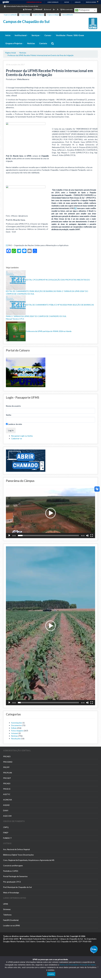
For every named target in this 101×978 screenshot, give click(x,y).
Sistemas (7, 909)
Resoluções (16, 738)
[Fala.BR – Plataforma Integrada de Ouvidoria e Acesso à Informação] (94, 949)
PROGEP (7, 778)
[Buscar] (52, 43)
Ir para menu (25, 15)
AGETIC (6, 794)
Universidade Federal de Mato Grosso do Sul (22, 6)
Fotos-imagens (17, 730)
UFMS (5, 904)
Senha (8, 415)
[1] (75, 208)
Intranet (14, 733)
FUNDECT (7, 838)
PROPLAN (7, 773)
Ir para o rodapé (53, 15)
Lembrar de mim (15, 424)
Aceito (51, 974)
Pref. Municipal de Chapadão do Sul (17, 887)
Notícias (31, 43)
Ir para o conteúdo (10, 15)
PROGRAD (7, 762)
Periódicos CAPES (10, 871)
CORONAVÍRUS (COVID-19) (34, 2)
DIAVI (5, 810)
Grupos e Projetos (13, 43)
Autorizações (16, 723)
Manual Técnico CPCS (15, 319)
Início (7, 35)
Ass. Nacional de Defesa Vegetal (16, 849)
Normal (48, 9)
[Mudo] (87, 535)
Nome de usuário (13, 406)
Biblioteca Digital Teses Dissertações (18, 855)
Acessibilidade (67, 15)
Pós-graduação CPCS (12, 882)
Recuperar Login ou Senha (22, 436)
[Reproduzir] (9, 535)
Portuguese (84, 10)
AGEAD (6, 805)
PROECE (7, 789)
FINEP (5, 832)
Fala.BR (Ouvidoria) (11, 920)
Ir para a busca (38, 15)
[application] (50, 513)
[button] (50, 513)
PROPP (6, 767)
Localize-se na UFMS (11, 925)
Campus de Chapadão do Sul (26, 21)
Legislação (77, 2)
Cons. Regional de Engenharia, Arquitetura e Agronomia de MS (28, 860)
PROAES (7, 756)
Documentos (16, 725)
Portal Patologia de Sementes (15, 876)
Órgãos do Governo (91, 2)
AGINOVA (7, 800)
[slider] (48, 535)
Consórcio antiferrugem (13, 865)
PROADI (6, 783)
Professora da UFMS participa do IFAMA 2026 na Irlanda (48, 331)
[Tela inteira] (91, 535)
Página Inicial (10, 53)
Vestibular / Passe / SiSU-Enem (70, 35)
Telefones (7, 915)
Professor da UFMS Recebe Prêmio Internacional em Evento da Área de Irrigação (40, 55)
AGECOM (7, 816)
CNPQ (6, 827)
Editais (14, 728)
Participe (66, 2)
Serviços (35, 35)
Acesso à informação (52, 2)
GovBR (5, 2)
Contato (43, 43)
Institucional (20, 35)
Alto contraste (67, 9)
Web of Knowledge (11, 892)
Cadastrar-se (16, 438)
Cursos (47, 35)
